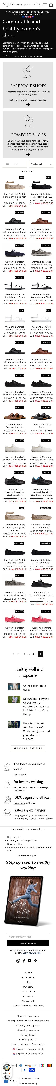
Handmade (19, 803)
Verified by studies (23, 787)
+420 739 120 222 (26, 4)
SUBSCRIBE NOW (28, 943)
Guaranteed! (20, 774)
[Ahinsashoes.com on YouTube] (29, 961)
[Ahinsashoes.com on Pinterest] (35, 961)
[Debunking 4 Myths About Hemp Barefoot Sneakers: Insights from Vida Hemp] (14, 699)
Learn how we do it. (32, 952)
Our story (28, 987)
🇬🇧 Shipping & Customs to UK (28, 1053)
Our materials (28, 991)
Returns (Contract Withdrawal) (28, 1005)
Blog (28, 982)
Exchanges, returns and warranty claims (28, 1020)
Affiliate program (28, 1039)
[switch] (7, 1077)
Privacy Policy (28, 1035)
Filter (14, 164)
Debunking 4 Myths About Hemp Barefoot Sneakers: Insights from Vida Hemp (36, 706)
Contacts (28, 996)
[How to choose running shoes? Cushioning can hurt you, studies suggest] (14, 724)
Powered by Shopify (28, 1083)
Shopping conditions (28, 1030)
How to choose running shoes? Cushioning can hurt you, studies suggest (36, 731)
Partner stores (28, 977)
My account (28, 1001)
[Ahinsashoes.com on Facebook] (24, 961)
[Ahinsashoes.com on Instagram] (18, 961)
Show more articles (28, 748)
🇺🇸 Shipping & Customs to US (28, 1049)
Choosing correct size (28, 1016)
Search (28, 972)
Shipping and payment (28, 1025)
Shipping (18, 815)
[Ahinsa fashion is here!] (14, 686)
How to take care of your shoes (28, 1044)
